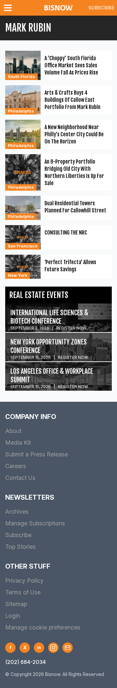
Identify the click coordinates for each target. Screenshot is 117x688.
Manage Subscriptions (35, 523)
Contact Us (20, 477)
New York (17, 275)
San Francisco (22, 246)
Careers (15, 466)
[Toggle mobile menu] (9, 8)
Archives (17, 511)
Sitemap (16, 603)
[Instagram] (53, 647)
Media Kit (18, 442)
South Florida (21, 76)
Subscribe (101, 7)
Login (12, 615)
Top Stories (20, 546)
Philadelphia (21, 111)
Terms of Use (23, 592)
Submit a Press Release (36, 454)
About (13, 430)
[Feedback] (67, 647)
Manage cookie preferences (42, 627)
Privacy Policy (24, 580)
